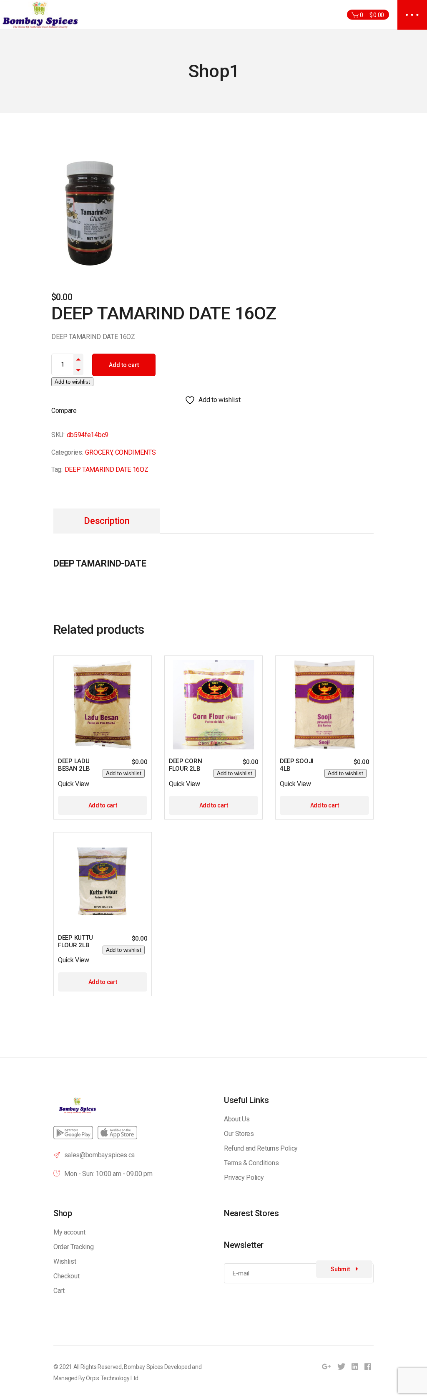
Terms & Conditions (251, 1163)
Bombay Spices (143, 1367)
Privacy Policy (244, 1177)
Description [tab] (106, 521)
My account (69, 1232)
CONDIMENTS (135, 452)
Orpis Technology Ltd (112, 1378)
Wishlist (64, 1261)
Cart (59, 1291)
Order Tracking (73, 1247)
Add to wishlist (72, 382)
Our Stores (239, 1134)
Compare (64, 411)
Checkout (66, 1276)
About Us (236, 1119)
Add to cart (124, 365)
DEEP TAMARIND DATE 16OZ (106, 469)
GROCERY (98, 452)
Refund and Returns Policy (261, 1148)
